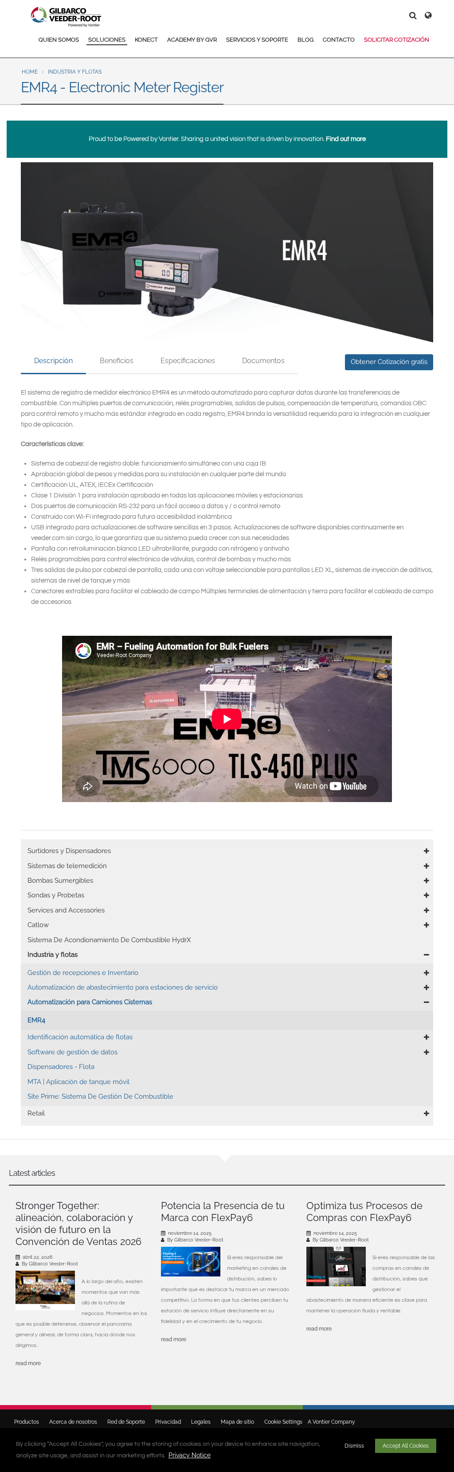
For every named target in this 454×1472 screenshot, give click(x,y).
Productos (26, 1422)
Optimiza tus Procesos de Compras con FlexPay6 (364, 1211)
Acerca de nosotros (73, 1422)
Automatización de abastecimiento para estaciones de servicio (122, 987)
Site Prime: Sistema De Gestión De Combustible (100, 1096)
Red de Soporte (126, 1422)
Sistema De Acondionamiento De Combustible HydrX (109, 940)
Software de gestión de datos (72, 1052)
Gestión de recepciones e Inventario (82, 973)
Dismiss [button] (354, 1446)
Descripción (53, 360)
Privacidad (168, 1422)
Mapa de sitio (237, 1422)
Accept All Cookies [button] (406, 1446)
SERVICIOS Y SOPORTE (257, 39)
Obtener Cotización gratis (389, 362)
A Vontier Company (329, 1422)
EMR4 (36, 1020)
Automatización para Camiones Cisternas (89, 1002)
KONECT (146, 39)
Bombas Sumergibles (60, 881)
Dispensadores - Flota (60, 1067)
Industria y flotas (75, 72)
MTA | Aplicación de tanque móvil (78, 1082)
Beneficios (116, 360)
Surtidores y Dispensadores (69, 851)
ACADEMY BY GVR (192, 39)
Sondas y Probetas (55, 895)
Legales (201, 1422)
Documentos (263, 360)
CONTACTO (339, 39)
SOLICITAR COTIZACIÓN (396, 39)
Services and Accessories (66, 910)
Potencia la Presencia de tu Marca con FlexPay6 (223, 1211)
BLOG (305, 39)
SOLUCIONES (106, 39)
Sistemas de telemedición (67, 866)
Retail (36, 1113)
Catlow (38, 925)
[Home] (66, 17)
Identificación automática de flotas (80, 1037)
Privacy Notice (189, 1455)
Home (30, 72)
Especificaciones (187, 360)
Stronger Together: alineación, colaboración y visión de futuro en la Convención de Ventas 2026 (78, 1223)
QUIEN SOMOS (59, 39)
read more (28, 1363)
